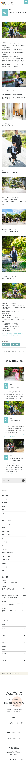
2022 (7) (3, 639)
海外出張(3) (4, 563)
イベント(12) (4, 513)
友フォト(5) (4, 538)
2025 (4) (3, 628)
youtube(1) (4, 502)
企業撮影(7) (4, 527)
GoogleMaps (14, 760)
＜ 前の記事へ (7, 352)
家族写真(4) (4, 549)
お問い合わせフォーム (14, 738)
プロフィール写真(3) (6, 520)
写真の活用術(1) (5, 531)
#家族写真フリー (6, 335)
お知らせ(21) (4, 509)
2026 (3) (3, 624)
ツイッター (7, 344)
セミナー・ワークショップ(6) (8, 517)
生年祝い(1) (4, 567)
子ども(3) (4, 545)
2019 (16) (4, 649)
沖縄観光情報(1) (5, 559)
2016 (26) (4, 660)
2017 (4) (3, 657)
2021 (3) (3, 642)
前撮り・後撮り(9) (6, 534)
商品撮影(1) (4, 542)
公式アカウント (14, 723)
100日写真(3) (5, 495)
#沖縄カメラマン (15, 335)
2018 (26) (4, 653)
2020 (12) (4, 646)
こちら (11, 328)
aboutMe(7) (4, 499)
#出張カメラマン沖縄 (18, 333)
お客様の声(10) (5, 506)
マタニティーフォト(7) (6, 524)
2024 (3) (3, 632)
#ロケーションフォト (7, 333)
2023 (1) (3, 635)
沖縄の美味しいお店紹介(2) (7, 552)
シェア (16, 344)
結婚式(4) (4, 570)
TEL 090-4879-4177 (14, 702)
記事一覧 (14, 352)
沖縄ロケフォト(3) (6, 556)
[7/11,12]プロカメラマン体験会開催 (9, 582)
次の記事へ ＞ (20, 352)
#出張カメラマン (7, 474)
